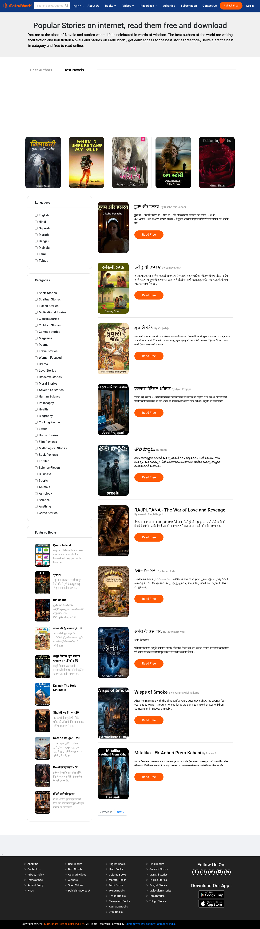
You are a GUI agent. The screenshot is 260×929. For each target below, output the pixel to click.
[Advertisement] (130, 102)
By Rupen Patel (167, 571)
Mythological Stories (53, 448)
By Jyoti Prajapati (182, 389)
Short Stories (48, 293)
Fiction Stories (48, 306)
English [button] (76, 6)
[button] (66, 5)
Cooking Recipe (49, 422)
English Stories (158, 879)
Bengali (44, 241)
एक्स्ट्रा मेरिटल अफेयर (153, 388)
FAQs (30, 890)
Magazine (45, 338)
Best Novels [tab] (74, 70)
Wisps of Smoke (151, 692)
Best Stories (75, 863)
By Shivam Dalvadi (174, 631)
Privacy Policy (35, 874)
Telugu (43, 260)
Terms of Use (35, 879)
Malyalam (45, 247)
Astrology (45, 493)
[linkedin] (227, 872)
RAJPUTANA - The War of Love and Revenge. (180, 510)
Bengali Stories (158, 885)
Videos (127, 6)
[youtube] (219, 872)
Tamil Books (116, 885)
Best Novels (75, 869)
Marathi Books (117, 879)
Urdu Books (116, 911)
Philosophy (46, 403)
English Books (117, 863)
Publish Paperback (79, 890)
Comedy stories (49, 332)
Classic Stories (49, 319)
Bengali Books (117, 895)
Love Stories (47, 370)
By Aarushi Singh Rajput (148, 514)
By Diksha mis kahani (173, 207)
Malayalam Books (119, 901)
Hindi (42, 222)
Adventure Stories (51, 390)
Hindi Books (116, 869)
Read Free (149, 234)
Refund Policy (35, 885)
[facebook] (195, 872)
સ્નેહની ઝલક (148, 267)
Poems (43, 345)
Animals (44, 487)
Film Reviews (48, 442)
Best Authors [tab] (41, 70)
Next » (120, 811)
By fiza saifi (209, 753)
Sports (43, 480)
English (44, 215)
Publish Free (231, 6)
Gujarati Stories (158, 869)
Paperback (147, 6)
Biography (46, 416)
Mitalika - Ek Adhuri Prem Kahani (168, 752)
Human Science (49, 396)
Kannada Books (118, 906)
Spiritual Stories (50, 299)
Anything (45, 506)
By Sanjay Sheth (171, 267)
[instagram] (203, 872)
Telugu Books (117, 890)
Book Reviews (48, 455)
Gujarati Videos (77, 874)
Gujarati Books (117, 874)
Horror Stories (48, 435)
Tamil (42, 254)
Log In (250, 6)
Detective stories (50, 377)
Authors (73, 879)
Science (44, 500)
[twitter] (211, 872)
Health (43, 409)
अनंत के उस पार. (148, 631)
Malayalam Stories (160, 890)
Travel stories (48, 351)
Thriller (44, 461)
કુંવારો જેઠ (144, 328)
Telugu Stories (157, 901)
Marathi (44, 235)
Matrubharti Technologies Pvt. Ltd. (65, 923)
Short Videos (75, 885)
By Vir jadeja (162, 328)
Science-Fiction (49, 467)
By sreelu (161, 449)
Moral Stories (48, 383)
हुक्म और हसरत (147, 206)
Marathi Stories (158, 874)
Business (45, 474)
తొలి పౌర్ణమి (145, 449)
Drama (43, 364)
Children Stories (50, 325)
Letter (43, 429)
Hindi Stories (156, 863)
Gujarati (44, 228)
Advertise (169, 6)
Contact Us (210, 6)
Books (109, 6)
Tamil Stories (156, 895)
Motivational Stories (52, 312)
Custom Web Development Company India (150, 923)
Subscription (189, 6)
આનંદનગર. (146, 570)
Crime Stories (48, 513)
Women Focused (50, 357)
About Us (93, 6)
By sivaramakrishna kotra (184, 692)
